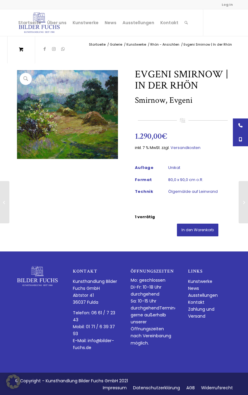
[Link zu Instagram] (53, 48)
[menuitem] (29, 22)
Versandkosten (186, 147)
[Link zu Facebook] (44, 48)
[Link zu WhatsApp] (62, 48)
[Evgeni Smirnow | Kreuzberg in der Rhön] (4, 202)
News (193, 288)
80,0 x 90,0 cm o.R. (185, 180)
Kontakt (196, 302)
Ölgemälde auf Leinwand (193, 191)
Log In (227, 4)
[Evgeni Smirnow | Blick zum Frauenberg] (243, 202)
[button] (13, 381)
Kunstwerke (200, 281)
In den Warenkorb (197, 229)
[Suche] (186, 22)
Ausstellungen (203, 295)
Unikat (174, 167)
